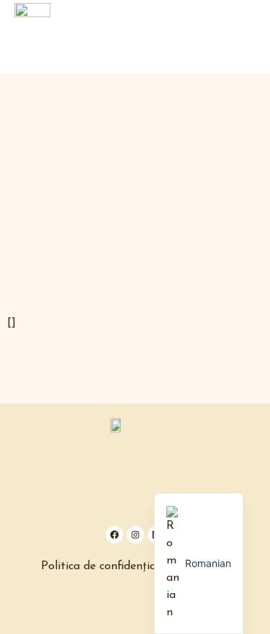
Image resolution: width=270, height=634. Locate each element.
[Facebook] (114, 534)
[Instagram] (135, 534)
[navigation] (198, 563)
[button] (252, 37)
